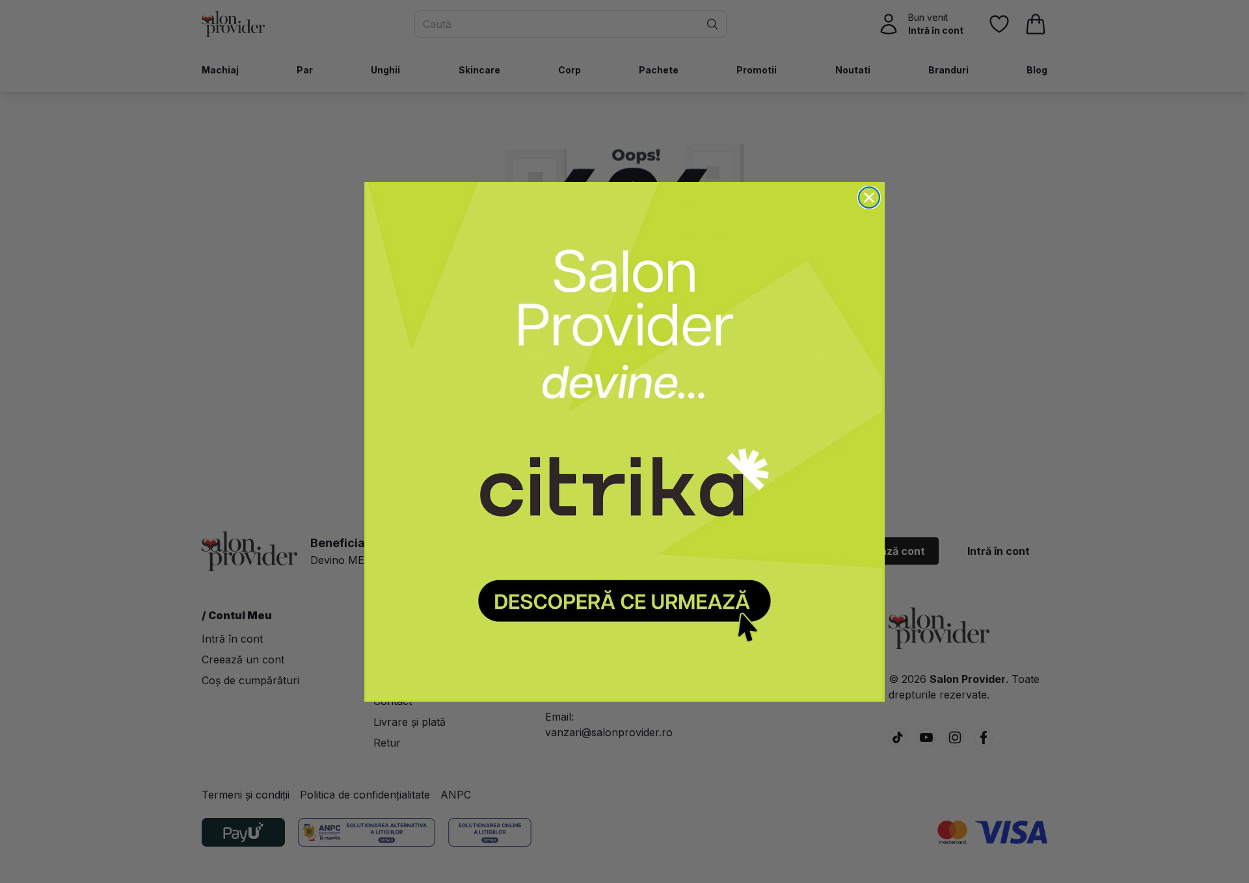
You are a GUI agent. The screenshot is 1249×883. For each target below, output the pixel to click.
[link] (624, 442)
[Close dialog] (869, 197)
